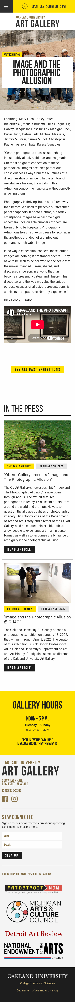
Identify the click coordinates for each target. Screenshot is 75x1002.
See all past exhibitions (37, 369)
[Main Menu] (6, 6)
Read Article (19, 549)
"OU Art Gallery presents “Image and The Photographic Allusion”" (36, 477)
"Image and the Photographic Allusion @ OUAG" (37, 619)
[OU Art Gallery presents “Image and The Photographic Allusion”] (37, 440)
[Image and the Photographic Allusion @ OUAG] (37, 583)
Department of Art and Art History (37, 990)
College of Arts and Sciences (37, 983)
